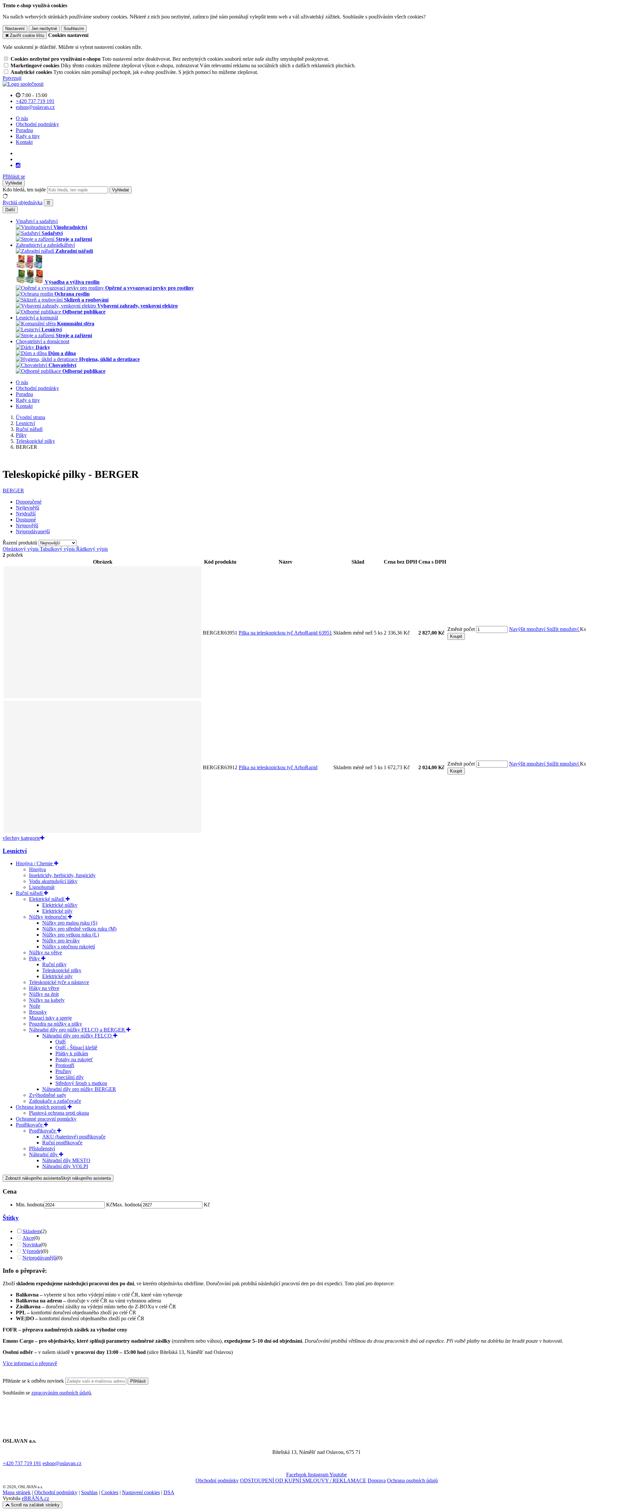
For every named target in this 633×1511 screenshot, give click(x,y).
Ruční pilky (54, 964)
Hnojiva (37, 869)
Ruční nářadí (30, 893)
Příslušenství (42, 1148)
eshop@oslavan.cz (62, 1463)
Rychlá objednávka (23, 202)
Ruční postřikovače (62, 1142)
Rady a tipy (28, 136)
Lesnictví (15, 850)
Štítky (11, 1217)
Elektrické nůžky (59, 905)
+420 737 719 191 (22, 1463)
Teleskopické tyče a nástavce (59, 982)
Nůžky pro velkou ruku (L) (70, 934)
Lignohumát (41, 887)
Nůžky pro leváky (61, 940)
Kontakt (24, 142)
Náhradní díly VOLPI (65, 1166)
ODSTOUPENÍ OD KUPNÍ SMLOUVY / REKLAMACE (303, 1480)
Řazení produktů (21, 542)
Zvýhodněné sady (47, 1095)
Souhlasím (74, 28)
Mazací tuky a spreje (50, 1018)
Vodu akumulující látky (53, 881)
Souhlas (89, 1492)
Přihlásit (138, 1381)
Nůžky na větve (45, 952)
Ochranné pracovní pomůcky (46, 1119)
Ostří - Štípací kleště (76, 1047)
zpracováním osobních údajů (61, 1393)
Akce (28, 1238)
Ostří (60, 1041)
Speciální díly (69, 1077)
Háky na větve (44, 988)
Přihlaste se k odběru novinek (34, 1381)
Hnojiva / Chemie (35, 863)
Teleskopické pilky (61, 970)
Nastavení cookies (141, 1492)
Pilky (35, 958)
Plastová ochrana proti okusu (59, 1113)
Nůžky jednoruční (48, 917)
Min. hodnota (30, 1204)
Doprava (377, 1480)
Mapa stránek (17, 1492)
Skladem (31, 1231)
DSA (169, 1492)
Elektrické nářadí (47, 899)
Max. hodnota (126, 1204)
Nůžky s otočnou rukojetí (68, 946)
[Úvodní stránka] (23, 84)
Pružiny (63, 1071)
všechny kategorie (21, 838)
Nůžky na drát (44, 994)
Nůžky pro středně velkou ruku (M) (79, 929)
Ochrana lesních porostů (42, 1107)
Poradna (24, 130)
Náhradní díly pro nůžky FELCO (77, 1035)
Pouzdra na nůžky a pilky (55, 1024)
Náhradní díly (44, 1154)
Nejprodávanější (39, 1258)
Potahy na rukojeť (74, 1059)
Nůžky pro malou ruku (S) (69, 923)
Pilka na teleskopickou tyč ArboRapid (278, 767)
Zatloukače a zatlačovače (55, 1101)
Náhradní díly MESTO (66, 1160)
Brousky (38, 1012)
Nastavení (15, 28)
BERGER (13, 490)
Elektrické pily (57, 911)
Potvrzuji (12, 78)
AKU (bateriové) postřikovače (74, 1136)
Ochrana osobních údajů (412, 1480)
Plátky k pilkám (71, 1053)
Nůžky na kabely (47, 1000)
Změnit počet (461, 629)
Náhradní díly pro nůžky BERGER (79, 1089)
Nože (34, 1006)
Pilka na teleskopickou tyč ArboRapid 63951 (285, 633)
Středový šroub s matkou (81, 1083)
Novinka (31, 1244)
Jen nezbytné (44, 28)
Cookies (109, 1492)
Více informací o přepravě (30, 1363)
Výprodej (32, 1251)
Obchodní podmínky (37, 124)
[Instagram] (18, 165)
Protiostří (64, 1065)
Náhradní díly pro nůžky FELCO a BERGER (77, 1030)
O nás (22, 118)
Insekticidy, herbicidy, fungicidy (62, 875)
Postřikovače (30, 1125)
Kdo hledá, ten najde (24, 189)
